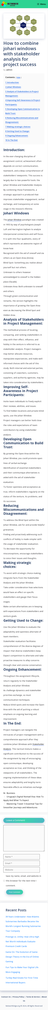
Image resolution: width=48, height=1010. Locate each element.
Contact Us (6, 997)
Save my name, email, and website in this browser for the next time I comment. (23, 881)
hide (18, 77)
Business (11, 793)
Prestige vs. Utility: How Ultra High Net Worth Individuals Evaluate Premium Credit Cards (22, 941)
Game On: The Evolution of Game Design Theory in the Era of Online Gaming (22, 957)
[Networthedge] (9, 4)
